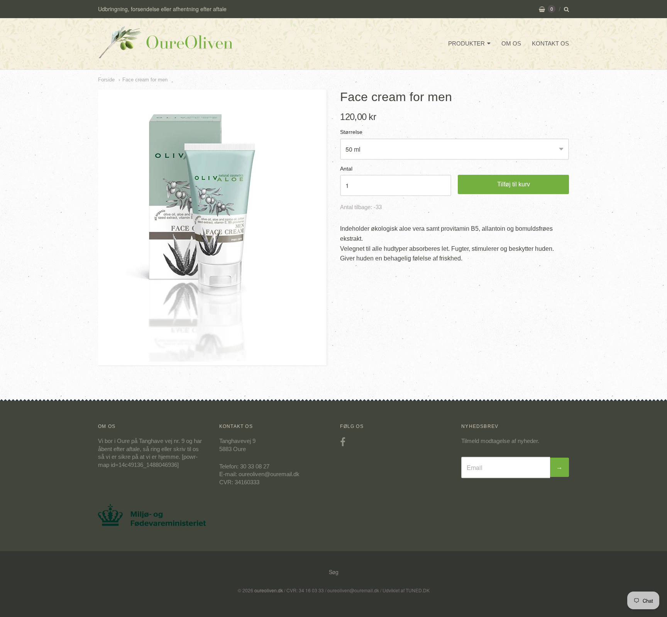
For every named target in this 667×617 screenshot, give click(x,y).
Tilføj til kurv (513, 184)
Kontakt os (550, 43)
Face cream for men (145, 80)
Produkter (466, 43)
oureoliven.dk (268, 590)
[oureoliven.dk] (165, 52)
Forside (106, 80)
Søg (334, 572)
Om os (511, 43)
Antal (346, 169)
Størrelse (351, 132)
